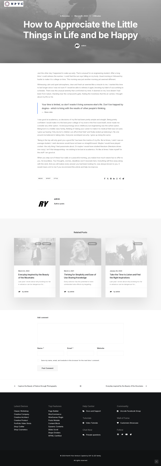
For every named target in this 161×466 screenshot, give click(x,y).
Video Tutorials (92, 423)
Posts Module (54, 420)
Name (40, 348)
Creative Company (21, 414)
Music (40, 178)
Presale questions (93, 435)
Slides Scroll (53, 429)
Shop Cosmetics (20, 429)
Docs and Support (93, 411)
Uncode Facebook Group (130, 411)
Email (70, 348)
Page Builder (53, 411)
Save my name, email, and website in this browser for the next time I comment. (70, 360)
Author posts (59, 204)
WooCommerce (54, 414)
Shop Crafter (19, 426)
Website (100, 348)
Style (56, 178)
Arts (38, 244)
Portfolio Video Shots (22, 423)
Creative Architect (21, 417)
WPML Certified (55, 436)
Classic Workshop (21, 411)
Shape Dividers (54, 433)
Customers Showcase (129, 423)
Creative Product (21, 420)
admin (83, 46)
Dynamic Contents (55, 426)
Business (66, 16)
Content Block (54, 423)
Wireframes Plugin (55, 417)
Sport (48, 178)
